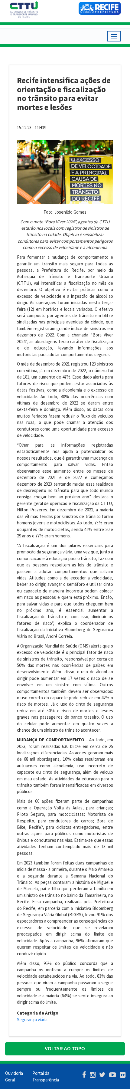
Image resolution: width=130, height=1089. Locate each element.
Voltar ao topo (65, 1048)
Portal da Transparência (45, 1076)
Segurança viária (32, 1019)
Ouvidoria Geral (14, 1076)
